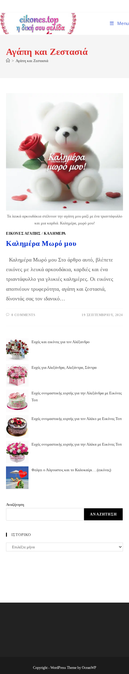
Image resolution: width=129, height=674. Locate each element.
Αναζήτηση (15, 504)
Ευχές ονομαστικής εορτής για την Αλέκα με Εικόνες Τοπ (77, 444)
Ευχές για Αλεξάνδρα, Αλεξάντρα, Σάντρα (64, 367)
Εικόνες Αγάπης (23, 233)
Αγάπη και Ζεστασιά (32, 60)
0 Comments (23, 315)
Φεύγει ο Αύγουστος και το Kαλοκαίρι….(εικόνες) (71, 470)
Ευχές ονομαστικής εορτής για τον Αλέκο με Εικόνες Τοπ (77, 418)
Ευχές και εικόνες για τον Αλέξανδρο (61, 342)
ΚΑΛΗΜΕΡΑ (55, 233)
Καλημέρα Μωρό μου (41, 243)
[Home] (8, 60)
